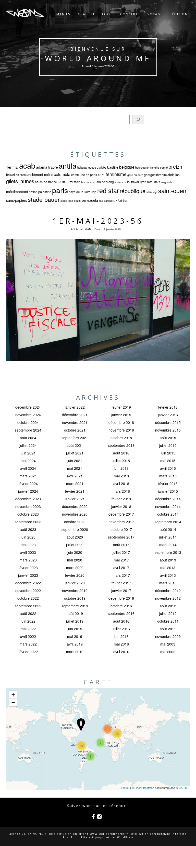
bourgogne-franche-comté (151, 167)
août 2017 (121, 544)
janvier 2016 (168, 414)
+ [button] (13, 695)
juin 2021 (74, 460)
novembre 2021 (75, 422)
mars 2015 (168, 475)
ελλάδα (120, 200)
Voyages (156, 14)
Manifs (63, 14)
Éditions (181, 14)
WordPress (125, 837)
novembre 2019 (75, 590)
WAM (88, 229)
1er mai (12, 167)
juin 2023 (28, 537)
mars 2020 (74, 567)
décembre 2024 (28, 407)
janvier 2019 (121, 414)
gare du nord (135, 175)
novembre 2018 (121, 430)
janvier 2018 (121, 506)
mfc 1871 (154, 181)
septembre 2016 (121, 613)
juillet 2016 (121, 628)
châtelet (25, 175)
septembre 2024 (28, 430)
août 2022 (28, 613)
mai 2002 (167, 651)
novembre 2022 (28, 590)
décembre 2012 (168, 590)
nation (33, 192)
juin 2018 (121, 468)
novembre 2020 (75, 514)
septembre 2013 (168, 552)
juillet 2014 (168, 537)
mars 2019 (74, 651)
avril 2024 (28, 468)
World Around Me (98, 58)
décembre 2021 (75, 414)
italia (61, 181)
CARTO (184, 788)
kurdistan (73, 181)
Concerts (130, 14)
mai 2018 (121, 475)
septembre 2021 (75, 437)
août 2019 (75, 613)
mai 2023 (28, 544)
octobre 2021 (74, 430)
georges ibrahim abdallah (162, 174)
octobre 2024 (28, 422)
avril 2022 (28, 636)
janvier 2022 (75, 407)
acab (27, 165)
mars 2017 (121, 575)
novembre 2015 (168, 430)
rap (93, 191)
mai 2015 (167, 460)
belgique (126, 167)
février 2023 (28, 567)
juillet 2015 (168, 445)
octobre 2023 (28, 514)
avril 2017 (121, 567)
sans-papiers (16, 200)
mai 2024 (28, 460)
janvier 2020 (75, 582)
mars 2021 (74, 483)
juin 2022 (28, 621)
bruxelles (12, 174)
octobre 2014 (168, 514)
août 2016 (121, 621)
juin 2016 (121, 636)
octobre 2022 (28, 598)
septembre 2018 (121, 445)
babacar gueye (86, 167)
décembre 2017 (121, 514)
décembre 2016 (121, 598)
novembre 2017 (121, 521)
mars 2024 (28, 475)
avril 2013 (168, 575)
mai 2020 (74, 559)
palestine (44, 191)
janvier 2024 (28, 491)
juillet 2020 (74, 544)
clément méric (41, 174)
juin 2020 (74, 552)
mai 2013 (167, 567)
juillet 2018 (121, 460)
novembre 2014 (168, 506)
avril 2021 (75, 475)
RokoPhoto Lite (75, 837)
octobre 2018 (121, 437)
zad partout (106, 201)
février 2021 (74, 491)
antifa (68, 165)
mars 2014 (168, 544)
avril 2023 (28, 552)
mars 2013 (168, 582)
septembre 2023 (28, 521)
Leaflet (125, 788)
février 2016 (168, 407)
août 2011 (168, 628)
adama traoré (47, 167)
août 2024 (28, 437)
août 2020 (75, 537)
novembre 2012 (168, 598)
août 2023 (28, 529)
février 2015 (168, 483)
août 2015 (168, 437)
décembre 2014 (168, 498)
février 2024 (28, 483)
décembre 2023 (28, 498)
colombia (62, 174)
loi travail (133, 182)
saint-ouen (172, 190)
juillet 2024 (28, 445)
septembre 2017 (121, 537)
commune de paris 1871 (88, 174)
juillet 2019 (74, 621)
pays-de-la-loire (80, 192)
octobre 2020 (74, 521)
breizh (175, 166)
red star (108, 190)
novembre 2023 (28, 506)
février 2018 (121, 498)
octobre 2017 (121, 529)
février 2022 (28, 651)
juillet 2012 (168, 613)
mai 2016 (121, 644)
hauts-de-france (46, 182)
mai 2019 (74, 636)
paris (60, 190)
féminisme (116, 174)
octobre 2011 (168, 621)
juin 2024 (28, 452)
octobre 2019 (74, 598)
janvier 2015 (168, 491)
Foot (107, 14)
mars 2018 (121, 491)
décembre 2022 (28, 582)
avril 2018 (121, 483)
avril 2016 (121, 651)
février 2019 (121, 407)
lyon (143, 182)
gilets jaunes (20, 181)
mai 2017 (121, 559)
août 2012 (168, 605)
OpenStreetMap (144, 788)
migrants (166, 182)
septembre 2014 (168, 521)
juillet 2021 (74, 452)
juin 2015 (168, 452)
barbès (101, 167)
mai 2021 (74, 468)
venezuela (89, 200)
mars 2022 (28, 644)
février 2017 (121, 582)
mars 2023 (28, 559)
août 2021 (75, 445)
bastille (112, 167)
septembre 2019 (75, 605)
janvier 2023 (28, 575)
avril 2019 (75, 644)
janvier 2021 (75, 498)
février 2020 (74, 575)
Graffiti (86, 14)
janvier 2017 (121, 590)
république (132, 191)
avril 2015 (168, 468)
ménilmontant (17, 191)
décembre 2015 (168, 422)
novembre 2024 (28, 414)
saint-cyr (151, 192)
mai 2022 (28, 628)
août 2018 (121, 452)
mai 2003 (167, 644)
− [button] (13, 702)
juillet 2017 (121, 552)
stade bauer (44, 199)
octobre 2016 (121, 605)
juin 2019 (74, 628)
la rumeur (120, 182)
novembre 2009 (168, 636)
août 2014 (168, 529)
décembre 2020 (75, 506)
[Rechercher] (138, 119)
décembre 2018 (121, 422)
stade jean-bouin (70, 201)
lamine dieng (105, 182)
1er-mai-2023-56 (98, 221)
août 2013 (168, 559)
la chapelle (88, 182)
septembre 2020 (75, 529)
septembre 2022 (28, 605)
